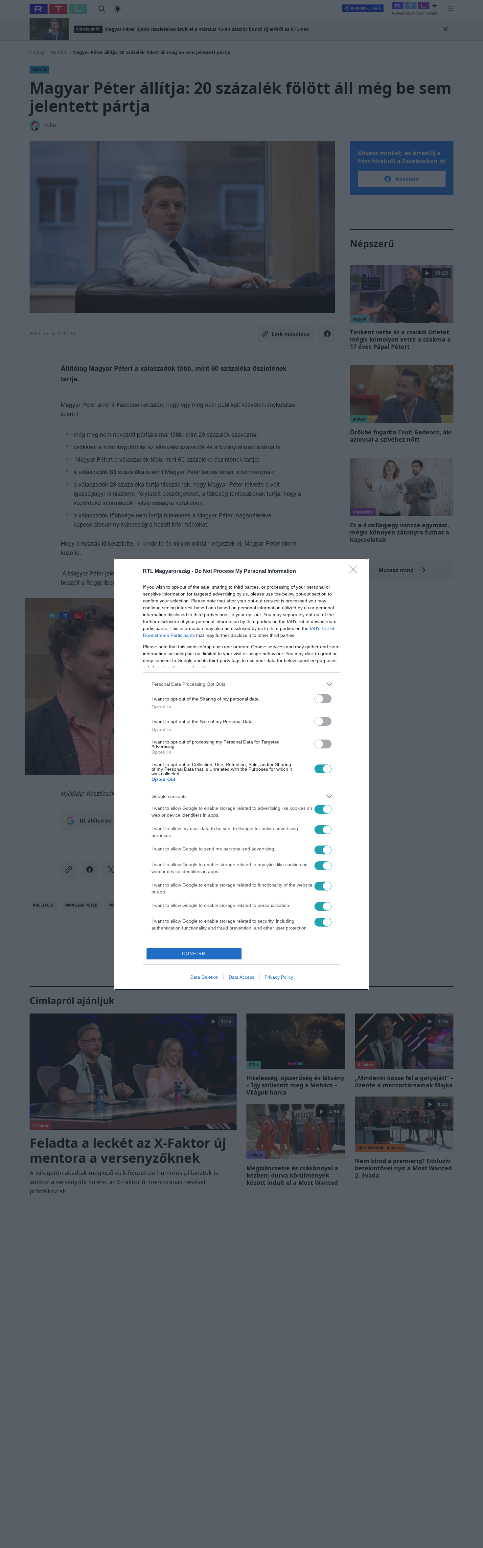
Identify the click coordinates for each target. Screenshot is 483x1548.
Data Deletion (204, 977)
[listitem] (241, 684)
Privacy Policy (278, 977)
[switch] (323, 698)
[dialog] (241, 774)
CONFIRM (194, 953)
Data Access (241, 977)
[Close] (355, 571)
